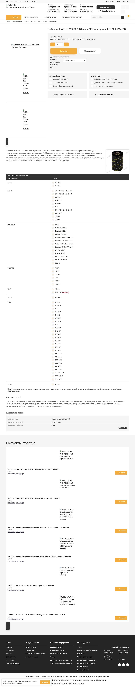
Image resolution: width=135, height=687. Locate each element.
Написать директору (13, 663)
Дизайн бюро (55, 683)
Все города (121, 659)
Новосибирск (77, 680)
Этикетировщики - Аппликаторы (61, 663)
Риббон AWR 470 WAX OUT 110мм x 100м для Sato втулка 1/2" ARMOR (36, 615)
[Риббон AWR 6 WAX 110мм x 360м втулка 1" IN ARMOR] (26, 46)
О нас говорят (11, 660)
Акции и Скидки (30, 647)
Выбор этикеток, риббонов (59, 653)
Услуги (34, 1)
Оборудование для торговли (72, 17)
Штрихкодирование (57, 647)
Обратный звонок (105, 7)
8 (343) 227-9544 (70, 7)
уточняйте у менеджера (16, 474)
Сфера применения (31, 17)
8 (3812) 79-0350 (86, 7)
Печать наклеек (82, 666)
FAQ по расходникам (77, 683)
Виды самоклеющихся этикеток (61, 660)
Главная (9, 647)
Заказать (63, 51)
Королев (93, 680)
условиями (18, 683)
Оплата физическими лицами (35, 653)
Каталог (15, 17)
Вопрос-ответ (29, 650)
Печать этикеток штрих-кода (86, 660)
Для (63, 94)
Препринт (80, 653)
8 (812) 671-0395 (70, 11)
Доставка (18, 1)
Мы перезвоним (90, 51)
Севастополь (101, 680)
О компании (10, 650)
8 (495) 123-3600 (53, 7)
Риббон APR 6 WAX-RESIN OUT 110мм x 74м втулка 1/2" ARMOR (34, 498)
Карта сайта (65, 683)
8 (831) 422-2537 (53, 11)
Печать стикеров (83, 670)
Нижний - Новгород (54, 680)
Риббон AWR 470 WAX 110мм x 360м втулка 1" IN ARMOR (31, 585)
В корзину (122, 472)
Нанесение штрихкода (85, 657)
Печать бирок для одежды (86, 663)
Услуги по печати (50, 17)
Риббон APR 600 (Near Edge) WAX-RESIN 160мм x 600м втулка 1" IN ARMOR (38, 527)
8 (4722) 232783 (86, 11)
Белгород (86, 680)
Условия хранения (31, 657)
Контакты (9, 1)
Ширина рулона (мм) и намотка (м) (55, 63)
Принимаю (45, 682)
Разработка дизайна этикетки (87, 650)
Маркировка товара (57, 650)
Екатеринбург (66, 680)
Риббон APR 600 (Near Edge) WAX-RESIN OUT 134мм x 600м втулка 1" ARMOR (39, 556)
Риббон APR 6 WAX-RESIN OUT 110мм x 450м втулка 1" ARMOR (33, 469)
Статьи (52, 657)
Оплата (26, 1)
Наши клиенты (11, 657)
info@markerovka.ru (107, 11)
